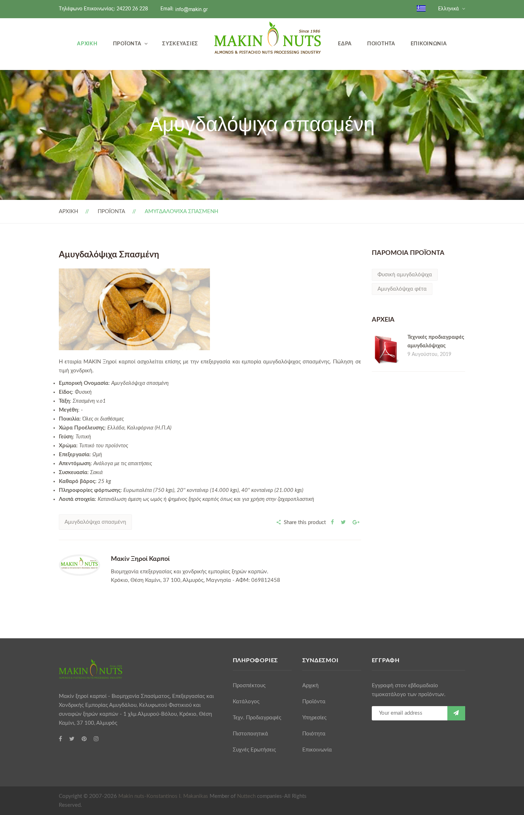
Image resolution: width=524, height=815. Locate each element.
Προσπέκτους (249, 685)
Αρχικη (87, 43)
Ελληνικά (448, 8)
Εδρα (345, 43)
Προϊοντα (127, 43)
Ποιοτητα (381, 43)
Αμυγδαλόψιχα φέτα (402, 289)
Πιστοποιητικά (250, 733)
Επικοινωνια (429, 43)
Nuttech (246, 796)
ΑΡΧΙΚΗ (68, 211)
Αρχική (310, 685)
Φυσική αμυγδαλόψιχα (404, 274)
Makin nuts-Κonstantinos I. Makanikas (163, 796)
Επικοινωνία (317, 750)
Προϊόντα (313, 701)
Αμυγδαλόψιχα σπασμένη (95, 522)
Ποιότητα (313, 733)
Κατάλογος (246, 701)
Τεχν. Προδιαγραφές (257, 717)
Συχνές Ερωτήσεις (254, 750)
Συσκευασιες (180, 43)
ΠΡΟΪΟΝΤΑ (111, 211)
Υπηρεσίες (314, 717)
